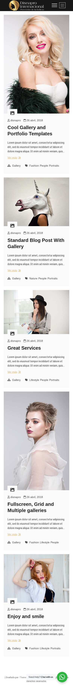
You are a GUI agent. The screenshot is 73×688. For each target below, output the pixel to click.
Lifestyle (34, 379)
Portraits (54, 165)
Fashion (34, 165)
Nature (33, 278)
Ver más (13, 158)
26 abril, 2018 (34, 120)
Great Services (24, 348)
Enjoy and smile (25, 616)
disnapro (15, 120)
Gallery (16, 165)
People (44, 165)
